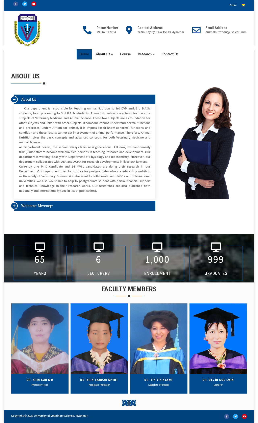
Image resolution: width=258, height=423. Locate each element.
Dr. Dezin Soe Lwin (218, 380)
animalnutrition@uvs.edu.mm (226, 32)
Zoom (233, 5)
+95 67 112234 (106, 32)
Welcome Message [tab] (37, 205)
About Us (103, 54)
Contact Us (170, 54)
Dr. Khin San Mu (40, 380)
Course (125, 54)
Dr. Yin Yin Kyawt (158, 380)
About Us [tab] (28, 99)
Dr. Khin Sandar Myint (99, 380)
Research (145, 54)
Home (84, 54)
